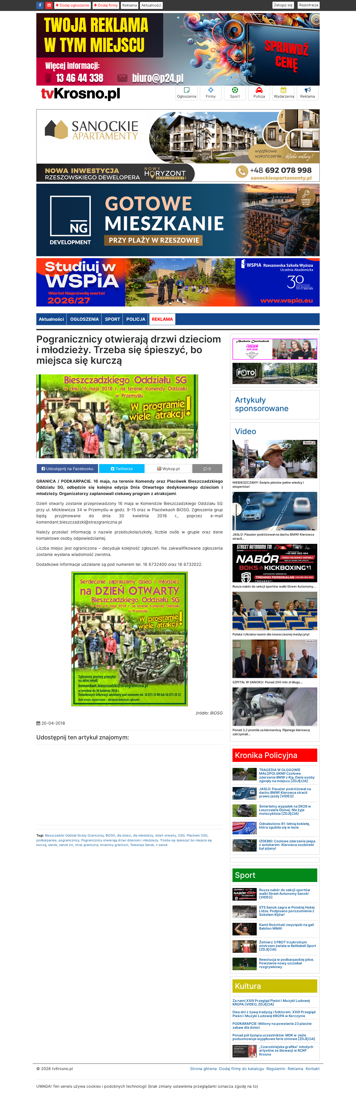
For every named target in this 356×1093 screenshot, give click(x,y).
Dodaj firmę (107, 5)
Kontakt (313, 1068)
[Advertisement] (81, 783)
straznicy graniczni (114, 845)
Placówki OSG (197, 835)
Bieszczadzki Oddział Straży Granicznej (74, 835)
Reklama (129, 5)
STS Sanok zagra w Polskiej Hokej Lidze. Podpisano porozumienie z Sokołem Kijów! (287, 911)
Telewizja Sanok (142, 845)
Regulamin (275, 1068)
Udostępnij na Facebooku (69, 468)
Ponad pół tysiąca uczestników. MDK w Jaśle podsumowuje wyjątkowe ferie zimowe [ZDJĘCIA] (273, 1037)
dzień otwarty (165, 835)
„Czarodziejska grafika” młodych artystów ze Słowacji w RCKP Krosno (286, 1050)
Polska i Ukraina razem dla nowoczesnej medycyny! (271, 634)
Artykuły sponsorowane (262, 404)
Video (245, 431)
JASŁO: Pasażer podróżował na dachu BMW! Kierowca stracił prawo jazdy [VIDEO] (285, 792)
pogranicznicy (69, 840)
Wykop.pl (170, 468)
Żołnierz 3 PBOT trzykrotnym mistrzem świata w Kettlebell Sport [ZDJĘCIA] (287, 946)
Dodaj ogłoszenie (74, 5)
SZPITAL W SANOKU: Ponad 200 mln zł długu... (267, 682)
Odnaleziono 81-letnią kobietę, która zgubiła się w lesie (284, 825)
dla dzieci (124, 835)
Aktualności (151, 5)
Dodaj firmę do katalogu (241, 1068)
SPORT (112, 319)
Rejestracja (308, 5)
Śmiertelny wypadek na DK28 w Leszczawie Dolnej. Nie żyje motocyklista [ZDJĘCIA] (285, 810)
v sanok (162, 845)
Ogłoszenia (186, 96)
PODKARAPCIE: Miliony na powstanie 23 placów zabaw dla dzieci (272, 1025)
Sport (235, 96)
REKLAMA (162, 319)
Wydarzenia (284, 96)
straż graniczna (86, 845)
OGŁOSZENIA (84, 319)
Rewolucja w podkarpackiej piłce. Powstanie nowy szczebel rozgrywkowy (286, 963)
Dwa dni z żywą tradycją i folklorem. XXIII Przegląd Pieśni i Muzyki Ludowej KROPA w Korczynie (274, 1014)
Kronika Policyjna (266, 755)
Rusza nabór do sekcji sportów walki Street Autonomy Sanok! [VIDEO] (284, 893)
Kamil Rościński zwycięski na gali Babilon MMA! (286, 926)
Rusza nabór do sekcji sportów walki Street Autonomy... (274, 586)
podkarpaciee (46, 840)
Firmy (211, 96)
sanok (52, 845)
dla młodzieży (143, 835)
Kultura (248, 986)
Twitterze (123, 468)
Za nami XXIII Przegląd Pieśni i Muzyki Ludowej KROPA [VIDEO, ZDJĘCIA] (271, 1002)
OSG (181, 835)
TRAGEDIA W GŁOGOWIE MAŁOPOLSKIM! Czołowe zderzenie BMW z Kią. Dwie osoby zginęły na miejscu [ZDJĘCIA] (287, 775)
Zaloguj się (283, 5)
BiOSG (110, 835)
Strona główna (203, 1068)
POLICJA (135, 319)
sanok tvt (66, 845)
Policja (259, 96)
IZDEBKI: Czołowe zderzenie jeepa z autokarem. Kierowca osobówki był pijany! (287, 845)
